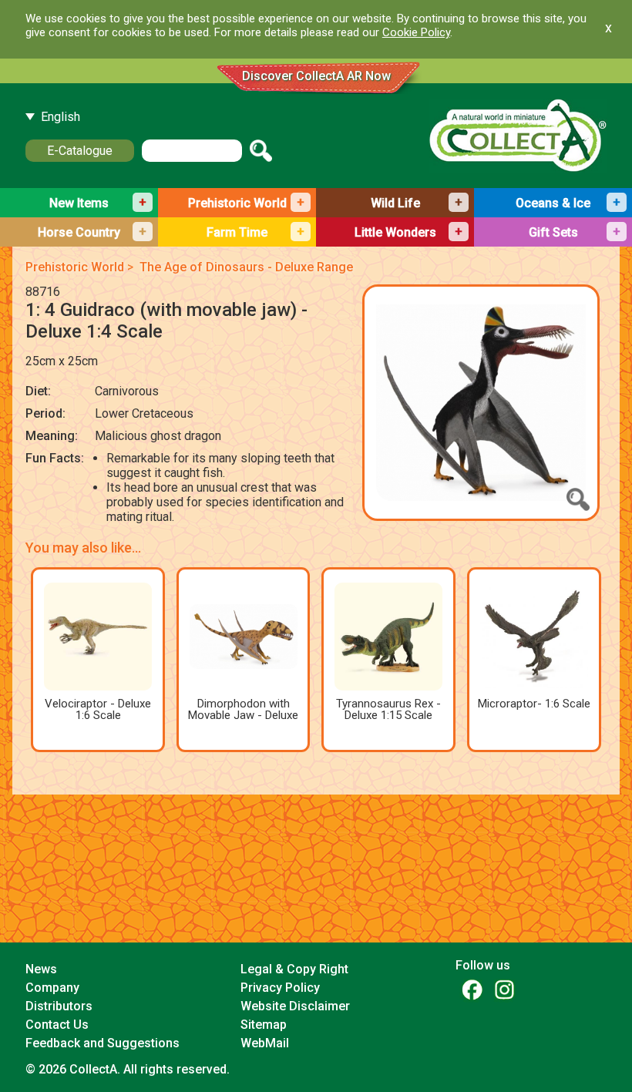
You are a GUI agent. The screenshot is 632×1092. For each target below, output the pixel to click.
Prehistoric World (74, 267)
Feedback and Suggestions (102, 1043)
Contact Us (57, 1024)
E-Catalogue (80, 150)
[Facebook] (472, 989)
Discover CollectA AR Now (316, 76)
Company (52, 987)
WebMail (264, 1043)
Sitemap (263, 1024)
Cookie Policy (416, 32)
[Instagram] (504, 989)
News (41, 969)
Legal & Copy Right (294, 969)
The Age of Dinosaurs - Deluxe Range (246, 267)
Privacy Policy (280, 987)
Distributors (58, 1006)
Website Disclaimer (295, 1006)
